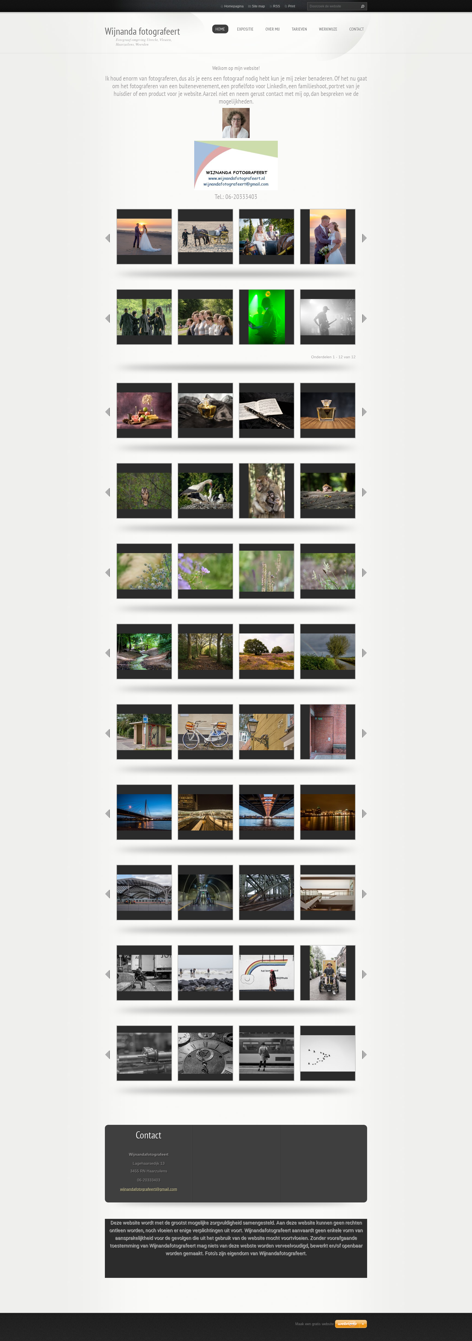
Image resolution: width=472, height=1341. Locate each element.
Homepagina (234, 6)
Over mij (273, 29)
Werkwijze (328, 29)
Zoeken (362, 6)
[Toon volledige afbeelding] (144, 236)
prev (107, 238)
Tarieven (299, 29)
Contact (356, 29)
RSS (276, 6)
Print (291, 6)
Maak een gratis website (314, 1324)
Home (220, 29)
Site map (258, 6)
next (364, 238)
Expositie (245, 29)
